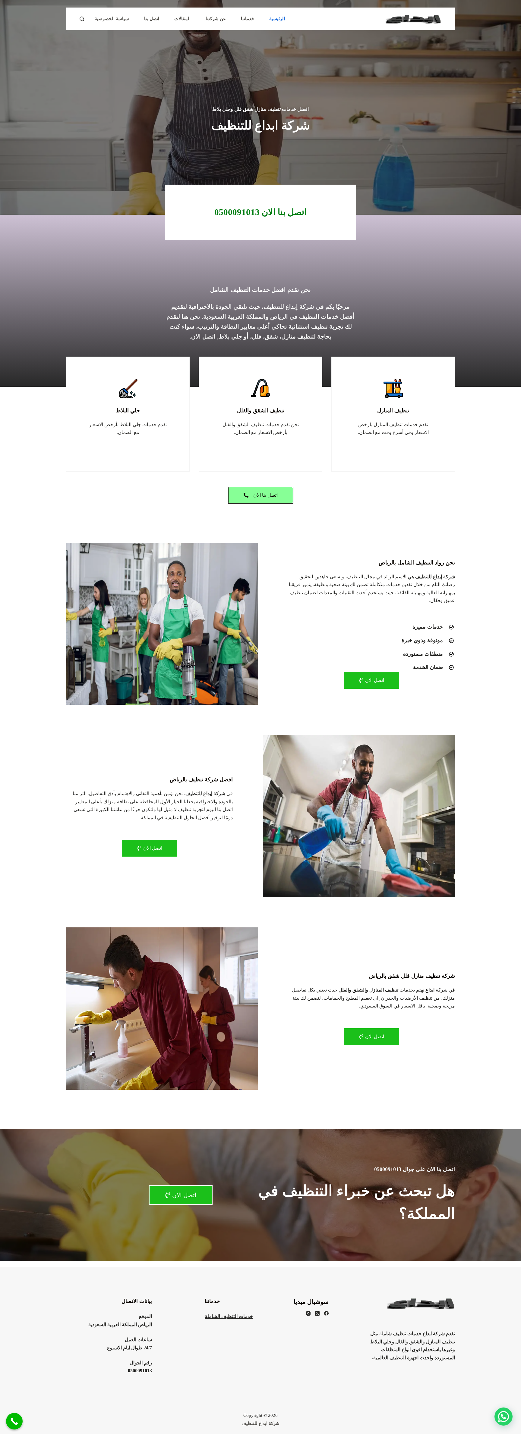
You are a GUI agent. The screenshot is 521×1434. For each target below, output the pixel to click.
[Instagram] (308, 1313)
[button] (503, 1416)
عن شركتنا (216, 18)
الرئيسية (277, 18)
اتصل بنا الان (260, 212)
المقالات (182, 18)
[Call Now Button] (14, 1421)
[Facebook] (326, 1313)
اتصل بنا (151, 18)
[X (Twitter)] (317, 1313)
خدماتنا (247, 18)
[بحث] (82, 19)
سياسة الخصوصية (112, 18)
